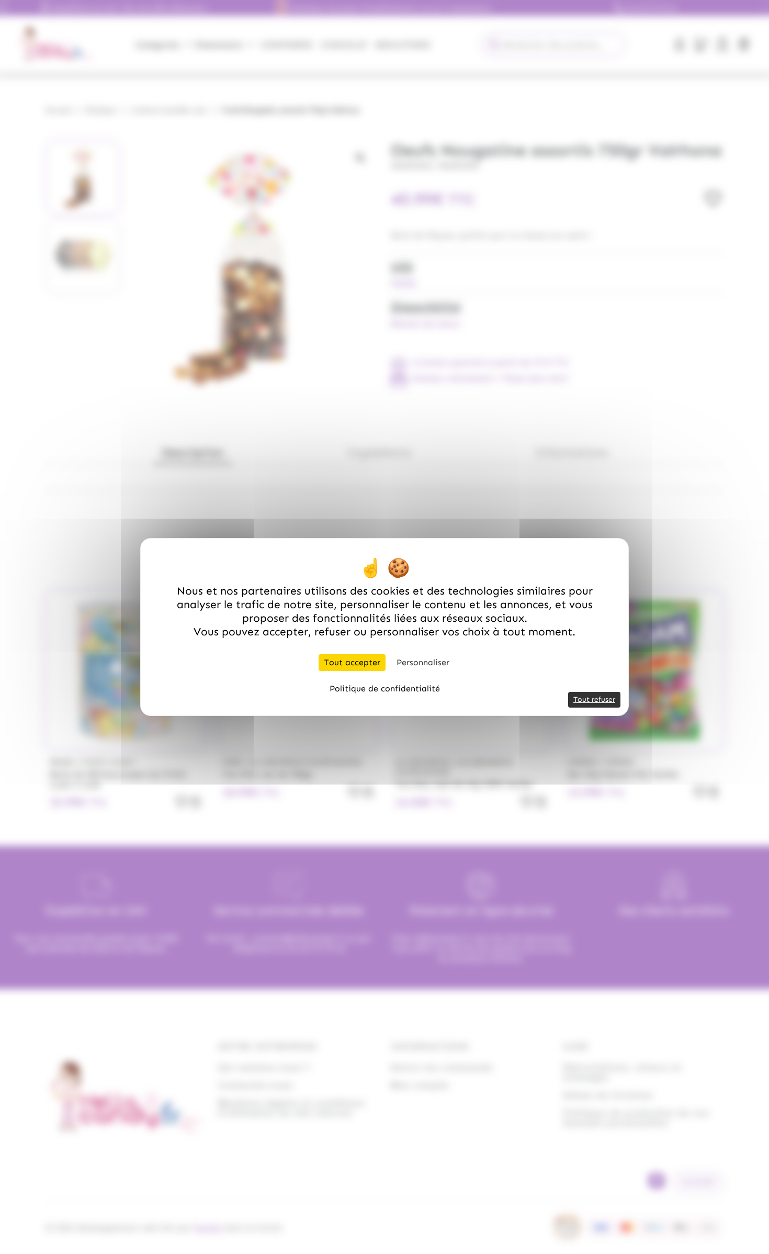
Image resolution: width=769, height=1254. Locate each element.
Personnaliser (423, 662)
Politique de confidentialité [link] (385, 688)
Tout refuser (594, 699)
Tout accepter (352, 662)
